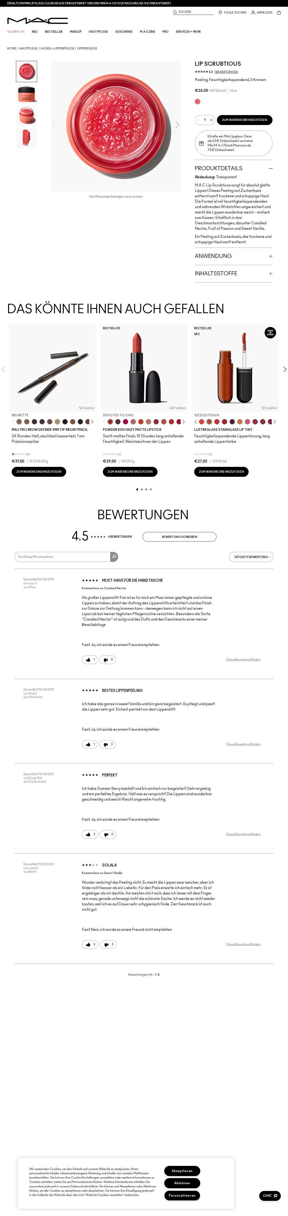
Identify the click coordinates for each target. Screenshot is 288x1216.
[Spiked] (80, 422)
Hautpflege (28, 48)
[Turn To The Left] (118, 422)
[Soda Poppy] (270, 422)
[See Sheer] (217, 422)
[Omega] (57, 422)
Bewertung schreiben (179, 537)
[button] (270, 1196)
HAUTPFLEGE (98, 31)
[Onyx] (65, 422)
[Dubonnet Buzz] (156, 422)
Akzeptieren (182, 1171)
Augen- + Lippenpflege (57, 48)
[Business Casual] (263, 422)
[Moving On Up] (164, 422)
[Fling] (27, 422)
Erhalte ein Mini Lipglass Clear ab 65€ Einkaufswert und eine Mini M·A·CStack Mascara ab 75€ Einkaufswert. (89, 3)
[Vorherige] (14, 422)
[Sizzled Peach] (209, 422)
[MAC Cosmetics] (37, 21)
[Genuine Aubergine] (34, 422)
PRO (165, 31)
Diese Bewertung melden (243, 659)
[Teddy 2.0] (133, 422)
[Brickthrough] (171, 422)
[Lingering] (50, 422)
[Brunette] (19, 422)
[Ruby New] (179, 422)
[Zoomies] (255, 422)
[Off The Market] (148, 422)
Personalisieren (182, 1195)
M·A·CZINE (147, 31)
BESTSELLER (54, 31)
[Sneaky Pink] (247, 422)
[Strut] (88, 422)
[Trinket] (240, 422)
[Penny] (73, 422)
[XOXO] (224, 422)
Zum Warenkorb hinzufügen (244, 120)
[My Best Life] (141, 422)
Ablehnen (182, 1183)
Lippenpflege (87, 48)
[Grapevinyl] (232, 422)
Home (11, 48)
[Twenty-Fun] (125, 422)
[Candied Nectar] (197, 101)
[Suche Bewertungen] (114, 557)
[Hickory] (42, 422)
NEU (35, 31)
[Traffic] (202, 422)
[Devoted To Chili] (110, 422)
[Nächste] (91, 422)
